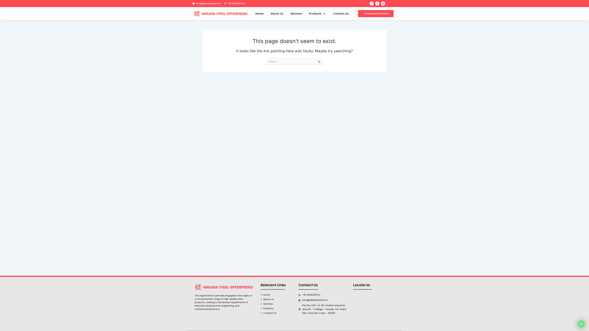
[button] (376, 13)
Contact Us (341, 13)
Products (315, 13)
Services (296, 13)
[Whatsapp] (581, 323)
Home (259, 13)
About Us (277, 13)
